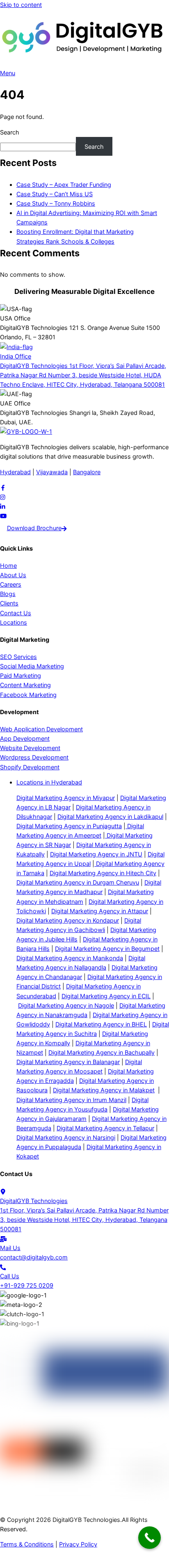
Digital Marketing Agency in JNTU (96, 854)
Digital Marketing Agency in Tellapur (105, 1128)
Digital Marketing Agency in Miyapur (65, 797)
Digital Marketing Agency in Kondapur (67, 920)
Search (9, 132)
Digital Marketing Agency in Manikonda (69, 958)
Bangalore (86, 471)
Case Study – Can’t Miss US (54, 193)
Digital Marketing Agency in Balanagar (68, 1061)
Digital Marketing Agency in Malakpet (104, 1090)
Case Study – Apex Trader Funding (63, 184)
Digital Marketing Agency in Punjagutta (69, 825)
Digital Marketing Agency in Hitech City (103, 872)
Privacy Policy (78, 1544)
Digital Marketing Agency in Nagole (66, 1005)
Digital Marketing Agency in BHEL (101, 1024)
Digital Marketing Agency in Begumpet (107, 948)
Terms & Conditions (27, 1544)
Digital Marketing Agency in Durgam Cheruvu (77, 882)
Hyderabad (15, 471)
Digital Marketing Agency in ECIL (106, 996)
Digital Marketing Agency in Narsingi (65, 1137)
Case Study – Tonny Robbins (55, 203)
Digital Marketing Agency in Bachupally (101, 1052)
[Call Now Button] (149, 1537)
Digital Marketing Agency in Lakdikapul (110, 816)
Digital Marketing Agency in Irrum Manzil (71, 1099)
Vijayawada (52, 471)
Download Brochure (34, 527)
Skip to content (21, 4)
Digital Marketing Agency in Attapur (99, 910)
